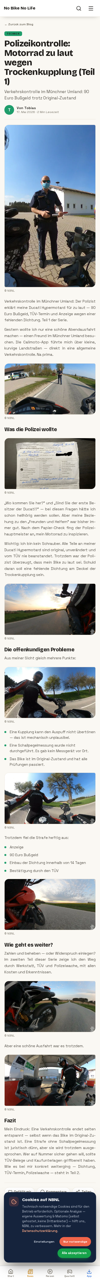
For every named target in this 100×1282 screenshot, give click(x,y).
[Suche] (78, 8)
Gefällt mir (22, 1192)
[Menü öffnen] (90, 8)
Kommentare (56, 1192)
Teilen (86, 1192)
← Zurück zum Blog (18, 24)
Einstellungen (44, 1242)
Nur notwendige (75, 1242)
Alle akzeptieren (74, 1253)
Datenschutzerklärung (39, 1231)
